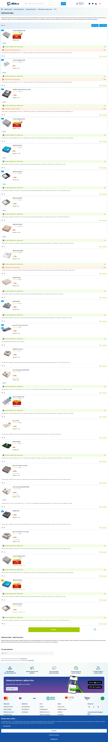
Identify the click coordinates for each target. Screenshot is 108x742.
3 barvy (4, 43)
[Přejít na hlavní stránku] (13, 3)
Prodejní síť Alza (8, 714)
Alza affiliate (60, 714)
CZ (90, 714)
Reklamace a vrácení (9, 712)
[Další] (95, 629)
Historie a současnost (45, 714)
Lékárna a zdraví (8, 9)
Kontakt (41, 706)
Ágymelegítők (31, 660)
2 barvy (4, 102)
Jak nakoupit (25, 712)
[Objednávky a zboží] (89, 4)
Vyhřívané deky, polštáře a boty (45, 9)
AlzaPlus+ (60, 712)
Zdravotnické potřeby (19, 9)
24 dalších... (54, 629)
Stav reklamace (25, 709)
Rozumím (54, 730)
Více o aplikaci (10, 688)
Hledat (63, 3)
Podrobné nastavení (54, 735)
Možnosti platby (7, 709)
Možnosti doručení (8, 706)
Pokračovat (94, 19)
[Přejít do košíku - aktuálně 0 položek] (100, 4)
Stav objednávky (25, 706)
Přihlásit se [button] (81, 4)
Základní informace (44, 712)
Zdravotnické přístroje (31, 9)
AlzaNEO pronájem (62, 709)
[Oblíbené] (93, 4)
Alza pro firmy (61, 706)
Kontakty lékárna (44, 709)
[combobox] (42, 3)
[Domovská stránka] (1, 9)
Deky (55, 9)
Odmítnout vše (54, 739)
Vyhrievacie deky (23, 658)
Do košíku (104, 56)
